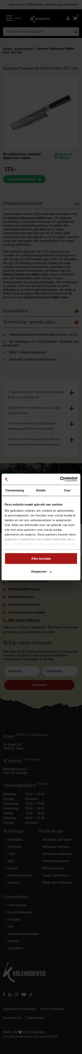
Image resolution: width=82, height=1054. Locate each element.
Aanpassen (39, 571)
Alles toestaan (41, 558)
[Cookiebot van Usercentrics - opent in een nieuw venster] (60, 479)
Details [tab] (41, 490)
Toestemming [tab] (14, 490)
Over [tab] (67, 490)
